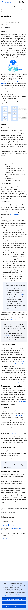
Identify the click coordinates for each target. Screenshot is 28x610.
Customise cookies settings (14, 607)
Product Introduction (19, 10)
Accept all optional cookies (14, 599)
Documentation (5, 10)
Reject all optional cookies (14, 603)
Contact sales (13, 528)
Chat (11, 10)
